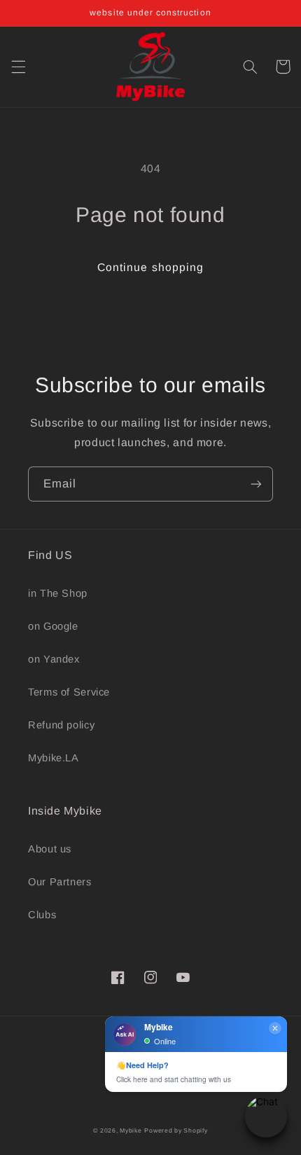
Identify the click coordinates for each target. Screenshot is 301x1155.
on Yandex (54, 659)
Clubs (42, 914)
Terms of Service (69, 692)
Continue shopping (150, 267)
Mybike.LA (53, 757)
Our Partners (60, 881)
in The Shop (58, 593)
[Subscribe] (256, 483)
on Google (53, 626)
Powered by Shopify (175, 1130)
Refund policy (61, 725)
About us (49, 849)
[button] (18, 66)
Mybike (130, 1130)
